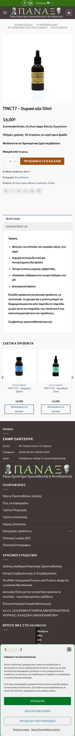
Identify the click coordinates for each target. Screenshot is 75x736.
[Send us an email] (30, 3)
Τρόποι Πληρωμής (15, 510)
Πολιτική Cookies (21, 729)
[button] (69, 649)
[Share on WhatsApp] (6, 191)
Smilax (51, 183)
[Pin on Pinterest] (32, 191)
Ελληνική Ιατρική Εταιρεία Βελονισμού (27, 603)
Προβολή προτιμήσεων (37, 721)
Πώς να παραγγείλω (16, 503)
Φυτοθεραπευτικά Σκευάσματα (28, 27)
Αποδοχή (37, 701)
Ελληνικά (41, 3)
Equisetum (41, 183)
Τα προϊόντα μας (47, 24)
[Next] (72, 385)
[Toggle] (70, 531)
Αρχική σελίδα (24, 24)
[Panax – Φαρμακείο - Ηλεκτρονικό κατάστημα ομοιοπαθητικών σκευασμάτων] (36, 12)
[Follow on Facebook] (24, 3)
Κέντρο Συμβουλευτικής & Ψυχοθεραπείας (30, 573)
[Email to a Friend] (26, 191)
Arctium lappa (19, 183)
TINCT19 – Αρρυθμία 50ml (56, 390)
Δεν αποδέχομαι (37, 711)
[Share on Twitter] (19, 191)
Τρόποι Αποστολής (15, 517)
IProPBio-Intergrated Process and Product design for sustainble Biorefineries (36, 582)
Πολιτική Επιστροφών (17, 545)
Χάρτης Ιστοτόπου (14, 524)
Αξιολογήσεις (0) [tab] (16, 226)
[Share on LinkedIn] (39, 191)
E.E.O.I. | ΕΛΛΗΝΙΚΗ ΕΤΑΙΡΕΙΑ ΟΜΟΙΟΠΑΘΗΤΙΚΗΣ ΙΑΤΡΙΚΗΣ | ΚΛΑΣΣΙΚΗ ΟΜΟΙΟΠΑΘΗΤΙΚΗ (36, 613)
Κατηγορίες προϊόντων (17, 531)
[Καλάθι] (69, 13)
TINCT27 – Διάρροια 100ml (19, 390)
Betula (31, 183)
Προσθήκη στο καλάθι (42, 161)
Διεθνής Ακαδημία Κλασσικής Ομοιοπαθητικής (32, 566)
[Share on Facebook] (13, 191)
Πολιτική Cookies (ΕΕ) (17, 538)
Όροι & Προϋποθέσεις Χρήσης (45, 729)
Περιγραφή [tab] (13, 218)
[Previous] (3, 385)
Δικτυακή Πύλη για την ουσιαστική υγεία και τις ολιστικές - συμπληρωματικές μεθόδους (32, 594)
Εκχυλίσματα (59, 27)
